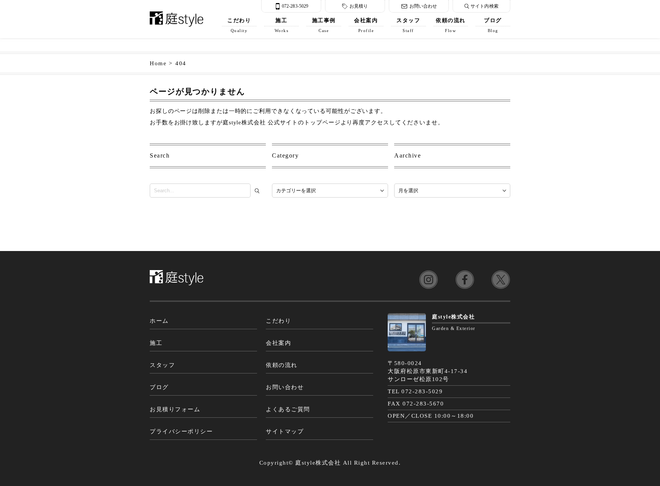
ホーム (159, 321)
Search (160, 155)
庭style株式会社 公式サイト (260, 122)
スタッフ (408, 25)
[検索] (258, 191)
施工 (282, 25)
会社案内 (366, 25)
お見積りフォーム (175, 409)
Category (285, 155)
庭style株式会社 (318, 463)
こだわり (239, 25)
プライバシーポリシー (181, 431)
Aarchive (407, 155)
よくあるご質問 (288, 409)
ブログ (493, 25)
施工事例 (324, 25)
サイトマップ (285, 431)
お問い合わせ (423, 6)
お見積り (358, 6)
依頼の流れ (451, 25)
